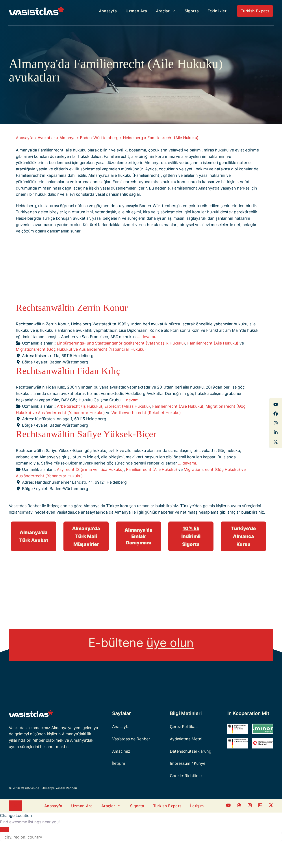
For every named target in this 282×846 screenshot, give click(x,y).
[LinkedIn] (275, 432)
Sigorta (192, 11)
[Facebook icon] (228, 806)
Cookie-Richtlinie (186, 775)
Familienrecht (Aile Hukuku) (212, 343)
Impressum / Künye (187, 763)
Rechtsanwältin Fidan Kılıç (68, 371)
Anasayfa (108, 11)
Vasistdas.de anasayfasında (82, 512)
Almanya (67, 137)
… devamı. (146, 336)
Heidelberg (133, 137)
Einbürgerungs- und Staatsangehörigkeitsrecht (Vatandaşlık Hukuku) (121, 343)
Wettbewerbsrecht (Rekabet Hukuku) (146, 412)
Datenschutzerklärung (190, 751)
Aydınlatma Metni (186, 739)
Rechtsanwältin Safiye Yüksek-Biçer (86, 434)
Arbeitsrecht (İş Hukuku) (79, 406)
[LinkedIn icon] (260, 806)
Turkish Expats (255, 11)
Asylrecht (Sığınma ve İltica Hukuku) (90, 469)
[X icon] (271, 806)
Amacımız (121, 751)
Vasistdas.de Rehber (131, 739)
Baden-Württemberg (99, 137)
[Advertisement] (137, 269)
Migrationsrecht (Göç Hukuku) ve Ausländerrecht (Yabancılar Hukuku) (81, 349)
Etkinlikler (217, 11)
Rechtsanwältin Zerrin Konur (72, 307)
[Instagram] (275, 423)
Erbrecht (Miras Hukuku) (127, 406)
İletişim (118, 763)
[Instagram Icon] (249, 806)
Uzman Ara (136, 11)
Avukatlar (46, 137)
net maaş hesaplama (199, 512)
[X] (275, 442)
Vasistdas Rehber (25, 505)
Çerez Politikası (184, 726)
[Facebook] (275, 404)
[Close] (4, 829)
